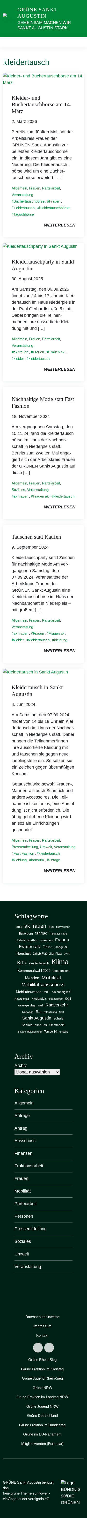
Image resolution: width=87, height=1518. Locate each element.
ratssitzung (50, 1012)
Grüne (47, 947)
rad (40, 1005)
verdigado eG (39, 1499)
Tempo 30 (50, 1031)
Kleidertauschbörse (54, 208)
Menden (32, 978)
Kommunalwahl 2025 (34, 971)
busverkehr (63, 926)
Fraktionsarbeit (28, 1165)
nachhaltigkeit (61, 992)
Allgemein (19, 188)
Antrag (20, 1128)
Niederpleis (39, 998)
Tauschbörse (24, 214)
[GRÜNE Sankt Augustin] (9, 18)
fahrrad (41, 933)
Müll (46, 992)
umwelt (63, 1031)
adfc (19, 927)
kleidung (60, 640)
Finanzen (23, 1153)
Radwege (27, 1012)
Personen (23, 1216)
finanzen (46, 940)
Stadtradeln (57, 1025)
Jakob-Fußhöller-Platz (47, 953)
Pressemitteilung (25, 847)
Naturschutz (21, 998)
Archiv (20, 1065)
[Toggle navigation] (79, 42)
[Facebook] (38, 1347)
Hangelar (61, 947)
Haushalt (23, 953)
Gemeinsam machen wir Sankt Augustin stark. (44, 25)
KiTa (21, 962)
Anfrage (22, 1115)
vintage (54, 860)
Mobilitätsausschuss (43, 984)
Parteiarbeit (51, 188)
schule (59, 1018)
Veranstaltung (22, 195)
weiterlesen (59, 225)
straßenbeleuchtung (30, 1031)
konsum (37, 860)
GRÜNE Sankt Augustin (37, 13)
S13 (61, 1012)
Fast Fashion (24, 853)
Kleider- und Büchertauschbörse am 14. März (41, 104)
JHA (66, 953)
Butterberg (26, 933)
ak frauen (21, 352)
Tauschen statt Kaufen (36, 537)
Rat (38, 1012)
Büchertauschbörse (29, 201)
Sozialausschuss (34, 1025)
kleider (19, 358)
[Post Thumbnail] (43, 78)
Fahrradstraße (58, 933)
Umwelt (46, 847)
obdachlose (56, 998)
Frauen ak (57, 352)
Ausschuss (25, 1140)
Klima (60, 962)
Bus (51, 927)
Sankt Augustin (36, 1018)
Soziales (18, 490)
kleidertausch (24, 208)
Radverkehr (56, 1004)
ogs (68, 998)
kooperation (61, 971)
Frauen (34, 188)
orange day (27, 1005)
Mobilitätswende (28, 992)
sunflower (40, 1493)
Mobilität (51, 977)
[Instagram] (49, 1347)
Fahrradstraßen (27, 940)
